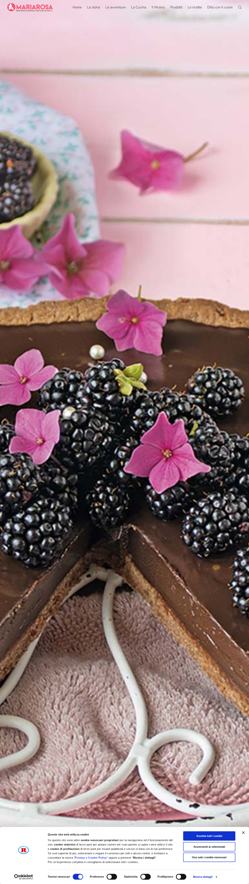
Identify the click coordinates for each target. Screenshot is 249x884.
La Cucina (138, 7)
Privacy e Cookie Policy (91, 857)
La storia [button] (93, 7)
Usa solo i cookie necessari (209, 857)
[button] (240, 7)
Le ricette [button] (195, 7)
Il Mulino (158, 7)
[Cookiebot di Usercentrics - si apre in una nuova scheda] (24, 877)
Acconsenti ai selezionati (209, 846)
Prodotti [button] (176, 7)
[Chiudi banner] (243, 832)
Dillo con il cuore (220, 7)
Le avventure (116, 7)
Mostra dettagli (203, 876)
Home (77, 7)
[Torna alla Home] (30, 7)
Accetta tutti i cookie (209, 835)
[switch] (112, 877)
